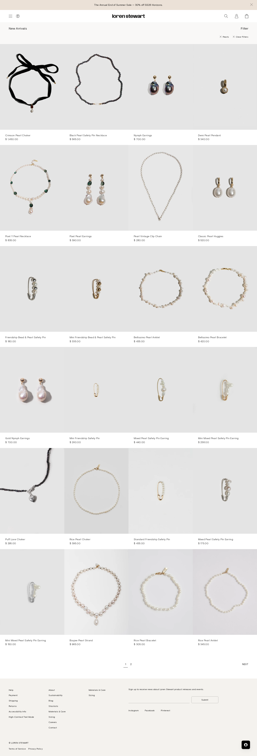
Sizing (52, 717)
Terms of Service (17, 748)
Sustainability (55, 695)
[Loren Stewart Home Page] (128, 16)
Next (245, 664)
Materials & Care (57, 711)
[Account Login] (236, 16)
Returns (13, 706)
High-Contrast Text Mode (21, 717)
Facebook (150, 710)
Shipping (13, 700)
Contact (53, 727)
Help (11, 690)
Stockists (53, 706)
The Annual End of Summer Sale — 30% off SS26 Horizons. (128, 4)
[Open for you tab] (246, 745)
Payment (13, 695)
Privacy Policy (35, 748)
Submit (204, 699)
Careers (53, 722)
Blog (51, 700)
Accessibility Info (17, 711)
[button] (251, 5)
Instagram (133, 710)
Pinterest (165, 710)
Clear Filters (242, 37)
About (52, 690)
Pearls (226, 37)
